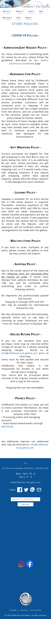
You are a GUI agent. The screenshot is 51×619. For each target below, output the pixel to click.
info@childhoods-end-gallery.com (25, 482)
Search (28, 17)
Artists (6, 11)
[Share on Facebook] (19, 489)
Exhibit (19, 11)
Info (41, 11)
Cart (18, 17)
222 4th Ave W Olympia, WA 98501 (18, 468)
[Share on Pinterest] (32, 489)
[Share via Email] (39, 489)
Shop (31, 11)
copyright (13, 610)
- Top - (25, 463)
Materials (7, 17)
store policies (36, 610)
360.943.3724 (42, 468)
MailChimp (7, 426)
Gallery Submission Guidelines (28, 62)
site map (23, 610)
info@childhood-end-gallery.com (19, 353)
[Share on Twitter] (26, 489)
